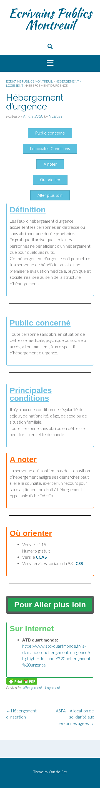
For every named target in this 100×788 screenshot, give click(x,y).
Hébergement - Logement (40, 687)
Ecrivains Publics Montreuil (50, 19)
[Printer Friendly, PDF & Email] (21, 680)
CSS (79, 563)
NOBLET (56, 116)
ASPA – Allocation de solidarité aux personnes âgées (75, 717)
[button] (50, 63)
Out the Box (58, 772)
